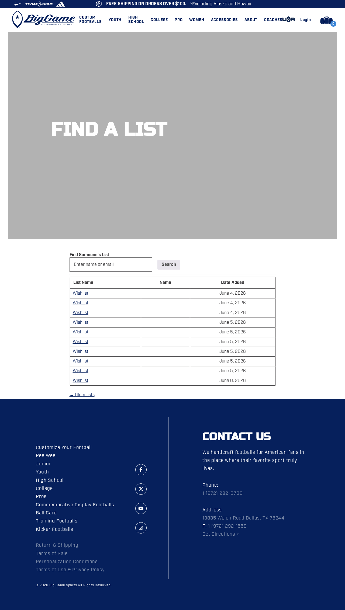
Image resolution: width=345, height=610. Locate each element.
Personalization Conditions (67, 562)
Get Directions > (220, 534)
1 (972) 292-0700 (222, 493)
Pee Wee (46, 456)
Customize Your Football (64, 448)
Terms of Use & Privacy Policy (70, 570)
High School (50, 480)
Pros (41, 497)
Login (305, 20)
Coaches (273, 20)
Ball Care (46, 513)
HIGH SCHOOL (136, 20)
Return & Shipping (57, 545)
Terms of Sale (52, 554)
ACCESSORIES (224, 20)
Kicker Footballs (54, 529)
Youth (42, 472)
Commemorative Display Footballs (75, 505)
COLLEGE (159, 20)
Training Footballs (57, 521)
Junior (43, 464)
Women (196, 20)
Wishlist (80, 293)
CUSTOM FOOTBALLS (90, 20)
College (44, 489)
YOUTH (115, 20)
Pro (178, 20)
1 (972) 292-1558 (227, 526)
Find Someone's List (89, 254)
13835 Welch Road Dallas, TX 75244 (243, 518)
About (250, 20)
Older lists (82, 395)
